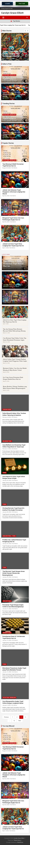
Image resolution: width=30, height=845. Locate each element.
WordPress (20, 842)
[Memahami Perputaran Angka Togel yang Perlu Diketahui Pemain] (15, 657)
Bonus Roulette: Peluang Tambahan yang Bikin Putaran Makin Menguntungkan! (15, 387)
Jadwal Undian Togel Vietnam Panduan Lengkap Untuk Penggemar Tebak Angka (15, 360)
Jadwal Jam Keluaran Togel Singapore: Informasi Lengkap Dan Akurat (13, 94)
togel (4, 48)
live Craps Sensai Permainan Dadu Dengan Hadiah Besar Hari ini (13, 378)
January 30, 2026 (6, 480)
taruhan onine (7, 409)
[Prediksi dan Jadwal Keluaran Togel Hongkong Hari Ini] (15, 529)
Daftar (22, 3)
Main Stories (7, 31)
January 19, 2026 (6, 640)
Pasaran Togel (7, 632)
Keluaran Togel (7, 441)
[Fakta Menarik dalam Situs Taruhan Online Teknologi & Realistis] (15, 403)
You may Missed (8, 726)
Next (19, 720)
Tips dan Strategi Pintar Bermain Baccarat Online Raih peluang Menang (14, 330)
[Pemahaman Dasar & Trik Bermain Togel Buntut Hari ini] (15, 626)
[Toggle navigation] (3, 17)
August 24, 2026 (6, 80)
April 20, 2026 (5, 221)
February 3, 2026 (6, 448)
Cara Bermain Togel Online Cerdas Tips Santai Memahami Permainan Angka (14, 339)
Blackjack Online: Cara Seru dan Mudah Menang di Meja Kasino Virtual (15, 369)
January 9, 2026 (6, 705)
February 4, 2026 (6, 417)
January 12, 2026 (6, 672)
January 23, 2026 (6, 577)
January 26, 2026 (6, 543)
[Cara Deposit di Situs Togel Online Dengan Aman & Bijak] (15, 466)
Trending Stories (8, 103)
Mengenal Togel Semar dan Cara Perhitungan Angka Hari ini (14, 301)
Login (7, 3)
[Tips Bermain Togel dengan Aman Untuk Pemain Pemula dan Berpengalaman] (15, 561)
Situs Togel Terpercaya (9, 75)
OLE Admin (12, 58)
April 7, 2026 (5, 58)
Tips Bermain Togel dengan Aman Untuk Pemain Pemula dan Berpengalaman (13, 573)
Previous (6, 717)
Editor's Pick (6, 64)
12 (14, 720)
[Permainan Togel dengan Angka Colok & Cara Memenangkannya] (15, 594)
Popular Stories (8, 143)
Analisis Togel (7, 214)
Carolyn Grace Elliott (12, 12)
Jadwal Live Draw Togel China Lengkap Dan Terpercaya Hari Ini (13, 53)
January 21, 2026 (6, 608)
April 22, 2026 (5, 98)
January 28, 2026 (6, 512)
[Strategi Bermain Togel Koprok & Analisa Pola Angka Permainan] (15, 497)
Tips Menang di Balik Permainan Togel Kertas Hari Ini (13, 78)
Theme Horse (17, 840)
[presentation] (25, 31)
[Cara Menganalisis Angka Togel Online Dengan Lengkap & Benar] (15, 691)
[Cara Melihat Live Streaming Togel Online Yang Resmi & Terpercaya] (15, 434)
